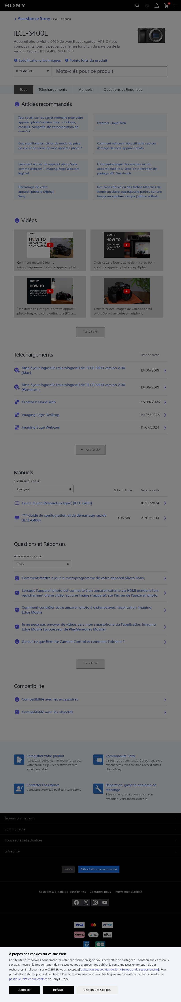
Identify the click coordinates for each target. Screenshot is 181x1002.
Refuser (58, 990)
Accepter (24, 990)
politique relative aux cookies (28, 979)
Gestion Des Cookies (97, 990)
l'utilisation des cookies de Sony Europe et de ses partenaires (119, 969)
